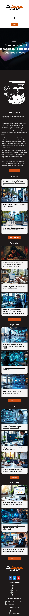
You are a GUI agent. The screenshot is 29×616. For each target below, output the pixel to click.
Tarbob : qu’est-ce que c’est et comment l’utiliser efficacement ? (13, 470)
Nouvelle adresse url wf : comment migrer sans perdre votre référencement (14, 527)
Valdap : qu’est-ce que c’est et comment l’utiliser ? (12, 448)
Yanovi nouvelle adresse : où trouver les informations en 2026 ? (14, 229)
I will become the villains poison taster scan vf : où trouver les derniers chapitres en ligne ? (13, 264)
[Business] (14, 586)
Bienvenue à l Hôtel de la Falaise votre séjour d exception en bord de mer (14, 182)
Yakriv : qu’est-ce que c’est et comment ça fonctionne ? (12, 392)
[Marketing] (14, 595)
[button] (14, 18)
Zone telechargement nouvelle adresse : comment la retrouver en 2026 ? (13, 346)
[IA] (14, 592)
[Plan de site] (14, 611)
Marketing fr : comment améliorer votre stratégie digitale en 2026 (13, 550)
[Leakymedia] (14, 604)
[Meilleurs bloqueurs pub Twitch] (14, 602)
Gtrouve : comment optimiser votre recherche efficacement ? (14, 287)
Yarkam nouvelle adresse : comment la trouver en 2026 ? (14, 205)
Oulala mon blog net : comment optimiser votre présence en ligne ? (14, 503)
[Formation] (14, 588)
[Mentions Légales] (14, 613)
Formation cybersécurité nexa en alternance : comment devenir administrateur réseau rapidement (13, 311)
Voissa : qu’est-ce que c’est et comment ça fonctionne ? (12, 427)
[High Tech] (14, 590)
